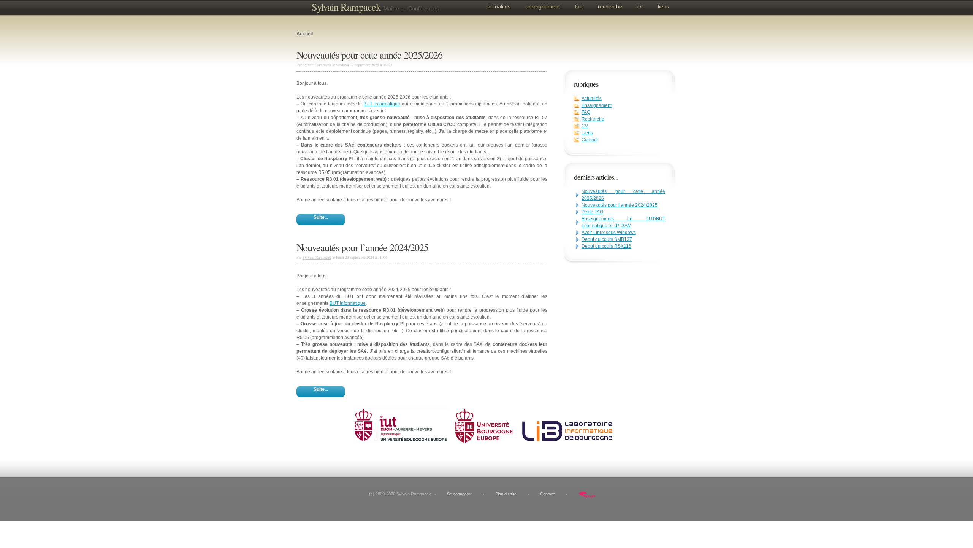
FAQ (579, 6)
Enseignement (543, 6)
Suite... (321, 217)
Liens (663, 6)
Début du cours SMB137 (607, 239)
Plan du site (506, 494)
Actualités (499, 6)
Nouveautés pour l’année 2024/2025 (620, 205)
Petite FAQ (592, 212)
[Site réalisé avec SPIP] (587, 494)
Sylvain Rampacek (346, 6)
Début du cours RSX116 (606, 246)
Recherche (610, 6)
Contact (589, 139)
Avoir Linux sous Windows (609, 232)
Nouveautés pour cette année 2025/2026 (369, 54)
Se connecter (459, 494)
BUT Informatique (381, 104)
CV (640, 6)
